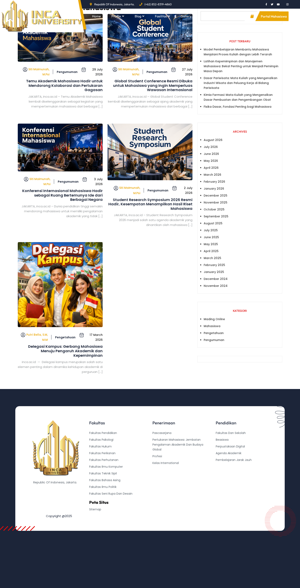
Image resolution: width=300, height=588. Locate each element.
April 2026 (211, 168)
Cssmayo (222, 473)
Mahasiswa (212, 326)
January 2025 (214, 272)
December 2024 (216, 279)
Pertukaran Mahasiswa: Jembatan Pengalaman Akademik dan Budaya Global (177, 445)
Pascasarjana (161, 433)
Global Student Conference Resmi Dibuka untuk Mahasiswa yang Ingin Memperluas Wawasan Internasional (152, 85)
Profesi (157, 456)
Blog (138, 16)
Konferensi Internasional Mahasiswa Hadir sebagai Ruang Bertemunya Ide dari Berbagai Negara (62, 195)
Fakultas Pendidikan (103, 433)
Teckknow (223, 480)
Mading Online (214, 319)
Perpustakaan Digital (230, 446)
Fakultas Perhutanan (103, 460)
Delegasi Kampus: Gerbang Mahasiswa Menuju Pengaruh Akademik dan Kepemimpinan (65, 351)
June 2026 (211, 154)
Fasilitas (161, 16)
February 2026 (214, 182)
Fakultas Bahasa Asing (104, 480)
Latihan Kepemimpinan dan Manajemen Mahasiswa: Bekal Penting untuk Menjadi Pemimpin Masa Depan (241, 66)
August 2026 (213, 140)
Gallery (186, 16)
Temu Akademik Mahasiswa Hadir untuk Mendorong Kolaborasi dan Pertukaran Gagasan (64, 85)
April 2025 (211, 251)
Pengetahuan (65, 337)
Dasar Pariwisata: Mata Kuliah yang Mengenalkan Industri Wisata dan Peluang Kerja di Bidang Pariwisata (240, 83)
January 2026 (214, 189)
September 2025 (216, 216)
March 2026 (212, 175)
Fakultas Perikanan (102, 453)
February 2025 (214, 265)
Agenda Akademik (228, 453)
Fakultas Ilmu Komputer (106, 467)
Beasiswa (222, 440)
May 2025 (211, 244)
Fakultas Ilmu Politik (103, 487)
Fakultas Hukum (100, 446)
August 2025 (213, 223)
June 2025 (211, 237)
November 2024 (216, 286)
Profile (116, 16)
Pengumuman (67, 72)
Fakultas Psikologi (101, 440)
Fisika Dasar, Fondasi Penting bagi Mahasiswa (237, 107)
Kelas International (165, 463)
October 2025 (214, 209)
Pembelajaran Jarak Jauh (234, 460)
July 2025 (211, 230)
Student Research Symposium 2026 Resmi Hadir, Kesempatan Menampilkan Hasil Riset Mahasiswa (150, 204)
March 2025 (212, 258)
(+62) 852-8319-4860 (158, 4)
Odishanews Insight (229, 467)
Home (96, 16)
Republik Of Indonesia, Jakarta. (114, 4)
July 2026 (211, 147)
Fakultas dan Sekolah (231, 433)
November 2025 (215, 202)
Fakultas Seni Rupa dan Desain (110, 494)
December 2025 (215, 195)
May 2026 (211, 161)
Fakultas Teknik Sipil (103, 473)
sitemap (95, 509)
